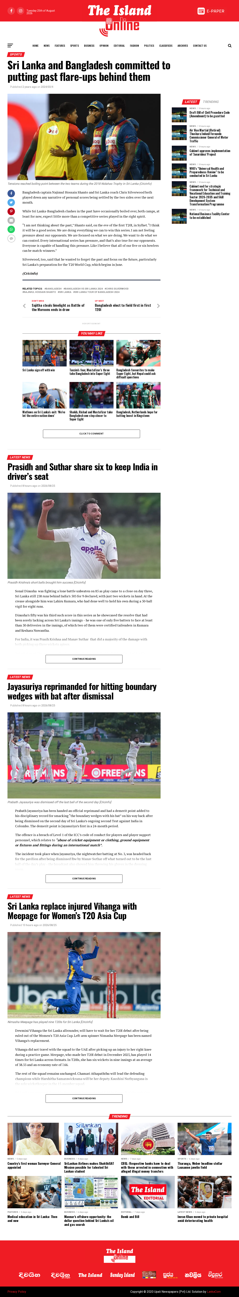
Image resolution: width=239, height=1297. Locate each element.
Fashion (134, 45)
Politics (149, 45)
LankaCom (214, 1291)
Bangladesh (54, 289)
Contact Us (200, 45)
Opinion (104, 45)
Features (60, 45)
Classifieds (165, 45)
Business (89, 45)
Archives (183, 45)
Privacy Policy (16, 1291)
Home (35, 45)
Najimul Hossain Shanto (40, 292)
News (46, 45)
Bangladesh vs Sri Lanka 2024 (84, 289)
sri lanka (65, 292)
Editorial (119, 45)
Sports (74, 45)
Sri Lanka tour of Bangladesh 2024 (97, 292)
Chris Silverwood (117, 289)
